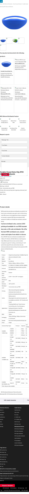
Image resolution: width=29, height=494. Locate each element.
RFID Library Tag (3, 452)
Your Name (4, 145)
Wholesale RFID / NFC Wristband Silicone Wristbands (11, 394)
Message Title (4, 139)
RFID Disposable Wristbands (20, 435)
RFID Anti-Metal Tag (3, 461)
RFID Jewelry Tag (3, 457)
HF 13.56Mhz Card (18, 419)
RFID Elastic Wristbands (19, 445)
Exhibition (2, 414)
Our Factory (2, 412)
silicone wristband (15, 211)
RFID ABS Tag (2, 464)
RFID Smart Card (18, 424)
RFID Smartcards (6, 488)
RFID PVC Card (17, 421)
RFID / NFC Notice (25, 490)
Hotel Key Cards (17, 410)
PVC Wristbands (18, 440)
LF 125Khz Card (17, 417)
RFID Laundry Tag (3, 450)
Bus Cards (16, 414)
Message (3, 161)
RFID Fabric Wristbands (19, 431)
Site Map (1, 426)
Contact (1, 424)
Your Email (4, 150)
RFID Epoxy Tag (3, 459)
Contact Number (5, 156)
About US (1, 410)
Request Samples (7, 485)
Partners (1, 419)
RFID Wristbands (13, 488)
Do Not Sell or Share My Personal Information (12, 490)
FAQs (1, 421)
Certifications (2, 417)
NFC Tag (1, 466)
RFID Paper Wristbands (19, 433)
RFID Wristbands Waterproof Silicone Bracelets (11, 392)
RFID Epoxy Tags (21, 488)
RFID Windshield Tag (4, 454)
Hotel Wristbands (18, 438)
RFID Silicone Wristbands (19, 428)
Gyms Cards (17, 412)
